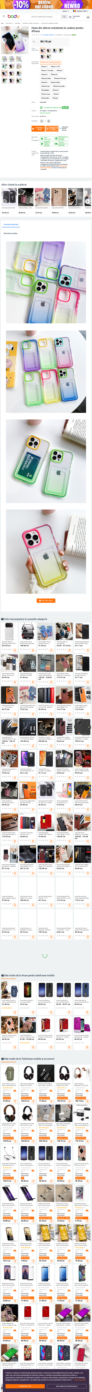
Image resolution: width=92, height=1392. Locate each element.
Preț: (33, 42)
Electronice (9, 23)
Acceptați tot (25, 1386)
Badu (2, 23)
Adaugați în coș (52, 128)
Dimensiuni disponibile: (35, 62)
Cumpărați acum (38, 128)
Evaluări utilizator (48, 35)
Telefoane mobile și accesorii (31, 23)
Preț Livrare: (35, 116)
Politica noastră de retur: (35, 153)
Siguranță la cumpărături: (35, 138)
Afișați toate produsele (8, 948)
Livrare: (34, 111)
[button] (4, 16)
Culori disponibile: (35, 49)
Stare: (33, 102)
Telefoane (17, 23)
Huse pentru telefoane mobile (49, 23)
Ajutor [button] (65, 11)
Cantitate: (35, 121)
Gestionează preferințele (67, 1386)
